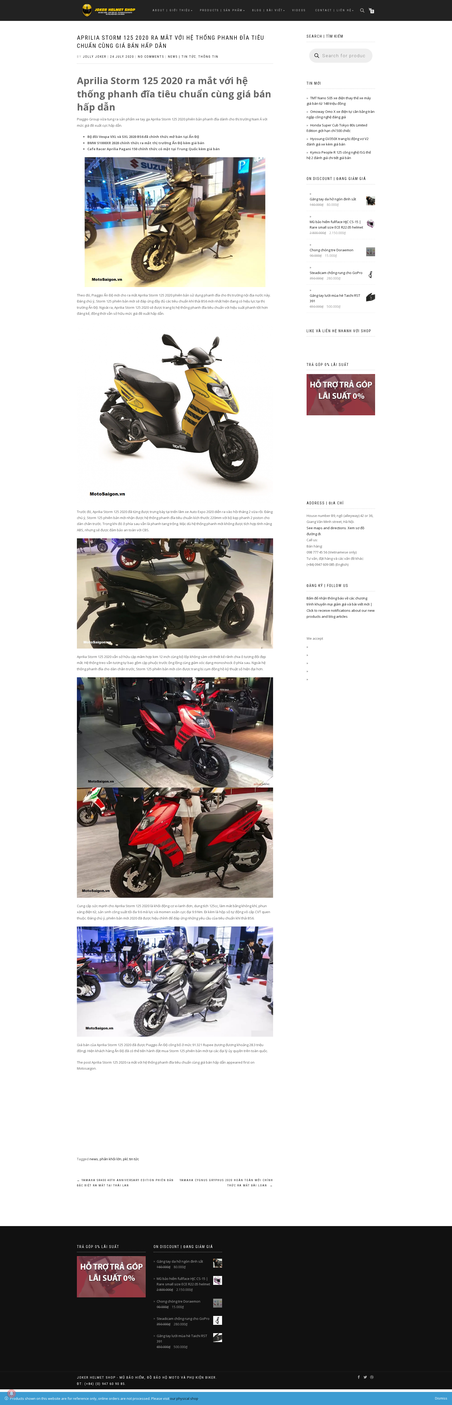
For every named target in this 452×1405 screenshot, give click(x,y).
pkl (125, 1159)
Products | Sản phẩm (221, 10)
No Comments (151, 57)
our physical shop (184, 1398)
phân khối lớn (110, 1159)
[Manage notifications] (11, 1393)
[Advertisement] (175, 1119)
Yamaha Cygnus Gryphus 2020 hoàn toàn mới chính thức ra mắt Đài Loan (226, 1183)
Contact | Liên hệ (333, 10)
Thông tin (208, 57)
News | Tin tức (182, 57)
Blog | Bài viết (267, 10)
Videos (299, 10)
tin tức (134, 1159)
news (93, 1159)
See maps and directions (326, 528)
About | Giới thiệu (171, 10)
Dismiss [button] (441, 1398)
